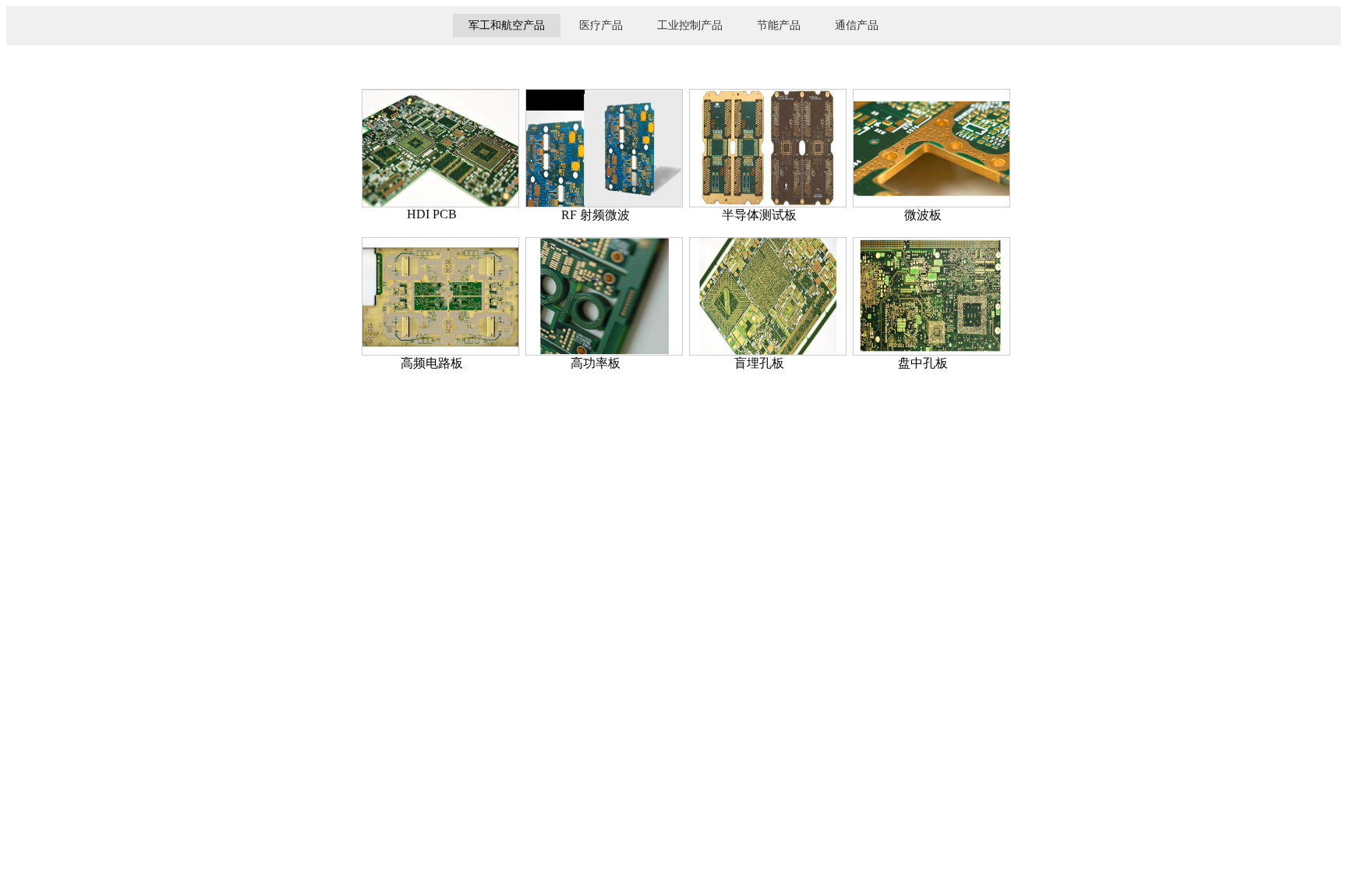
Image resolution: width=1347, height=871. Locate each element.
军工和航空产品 (506, 25)
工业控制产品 (690, 25)
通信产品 (857, 25)
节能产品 (779, 25)
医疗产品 (601, 25)
